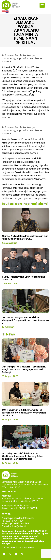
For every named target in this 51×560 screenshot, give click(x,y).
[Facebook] (4, 554)
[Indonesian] (3, 11)
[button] (42, 5)
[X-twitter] (10, 554)
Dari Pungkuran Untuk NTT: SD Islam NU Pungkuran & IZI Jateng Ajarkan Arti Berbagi (24, 369)
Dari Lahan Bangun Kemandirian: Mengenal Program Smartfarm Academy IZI (25, 320)
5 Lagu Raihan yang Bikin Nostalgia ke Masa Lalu (23, 278)
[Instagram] (21, 554)
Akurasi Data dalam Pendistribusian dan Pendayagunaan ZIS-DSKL (25, 237)
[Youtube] (15, 554)
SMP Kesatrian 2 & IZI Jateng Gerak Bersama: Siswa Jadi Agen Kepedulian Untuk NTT (24, 412)
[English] (7, 11)
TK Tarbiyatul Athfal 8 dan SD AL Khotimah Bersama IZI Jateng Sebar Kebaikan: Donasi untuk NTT (22, 456)
